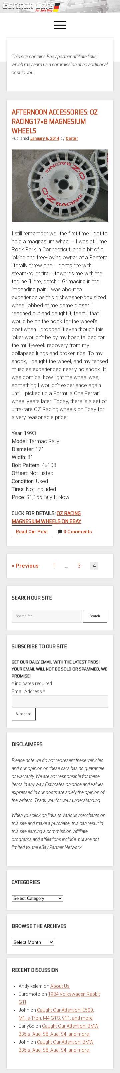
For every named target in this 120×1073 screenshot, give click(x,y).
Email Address (28, 691)
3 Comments (78, 531)
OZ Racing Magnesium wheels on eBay (46, 517)
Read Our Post (34, 533)
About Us (60, 986)
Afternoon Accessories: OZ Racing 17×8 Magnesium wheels (55, 121)
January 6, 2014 (44, 138)
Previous (27, 566)
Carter (72, 138)
